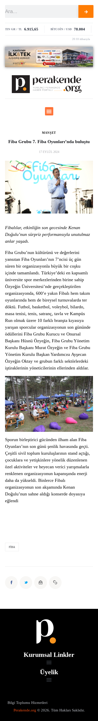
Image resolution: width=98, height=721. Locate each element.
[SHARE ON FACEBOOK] (11, 582)
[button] (49, 111)
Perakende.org (25, 710)
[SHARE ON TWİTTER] (26, 582)
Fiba (12, 546)
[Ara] (85, 11)
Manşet (49, 133)
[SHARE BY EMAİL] (40, 582)
